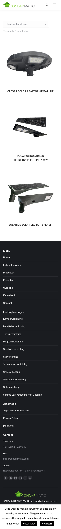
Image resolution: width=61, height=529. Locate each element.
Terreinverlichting (12, 334)
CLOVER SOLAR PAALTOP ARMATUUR (30, 91)
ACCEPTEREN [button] (29, 524)
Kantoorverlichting (13, 318)
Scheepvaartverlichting (15, 364)
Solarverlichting (11, 387)
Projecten (8, 280)
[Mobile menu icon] (54, 5)
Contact (7, 303)
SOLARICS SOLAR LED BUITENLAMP (30, 224)
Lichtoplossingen (12, 265)
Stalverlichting (10, 356)
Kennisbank (9, 295)
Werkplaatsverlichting (14, 379)
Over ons (8, 287)
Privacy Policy (10, 418)
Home (6, 257)
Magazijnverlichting (13, 341)
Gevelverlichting (11, 372)
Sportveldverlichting (13, 349)
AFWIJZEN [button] (47, 524)
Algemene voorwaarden (16, 410)
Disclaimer (8, 425)
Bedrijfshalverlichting (14, 326)
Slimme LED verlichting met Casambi (22, 394)
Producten (8, 272)
